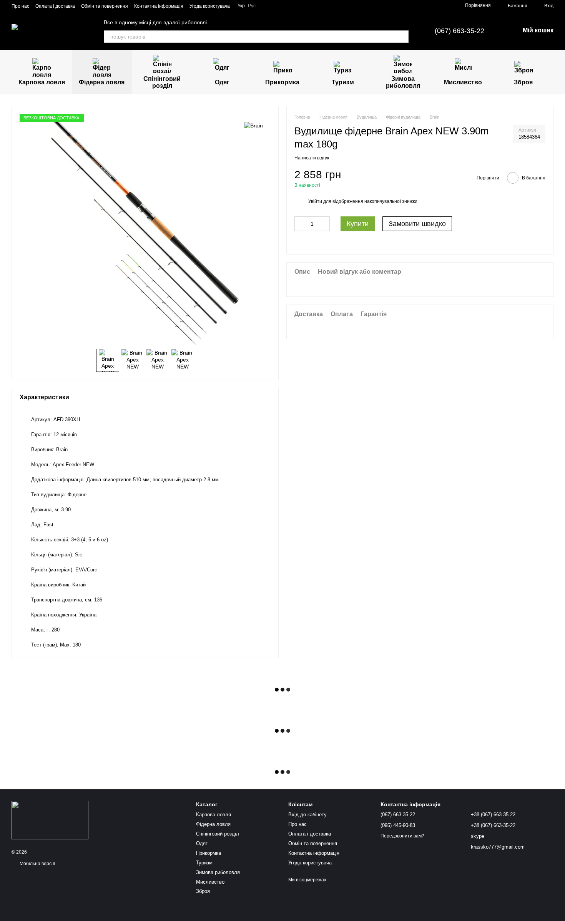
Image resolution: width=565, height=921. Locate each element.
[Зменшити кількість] (300, 224)
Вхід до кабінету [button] (307, 814)
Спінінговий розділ (162, 82)
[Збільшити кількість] (324, 224)
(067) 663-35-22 (459, 30)
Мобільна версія (36, 863)
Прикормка (282, 82)
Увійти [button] (315, 201)
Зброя (523, 82)
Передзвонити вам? (402, 836)
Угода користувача (209, 6)
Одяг (222, 82)
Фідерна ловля (102, 82)
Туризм (343, 82)
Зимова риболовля (403, 82)
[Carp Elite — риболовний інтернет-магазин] (50, 819)
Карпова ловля (41, 82)
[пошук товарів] (402, 36)
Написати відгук (311, 157)
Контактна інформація (158, 6)
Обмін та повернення (104, 6)
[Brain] (253, 125)
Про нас (20, 6)
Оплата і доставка (55, 6)
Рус (252, 5)
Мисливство (463, 82)
